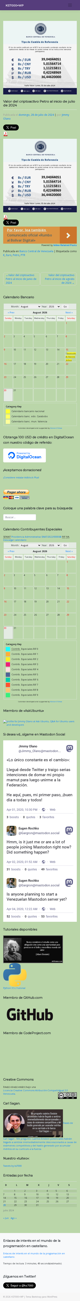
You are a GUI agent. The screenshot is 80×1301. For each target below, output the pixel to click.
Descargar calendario (14, 539)
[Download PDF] (5, 133)
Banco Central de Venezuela (36, 251)
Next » (69, 312)
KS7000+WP (15, 5)
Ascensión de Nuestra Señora (71, 356)
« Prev (11, 312)
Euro (9, 255)
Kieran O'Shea (56, 428)
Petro (16, 255)
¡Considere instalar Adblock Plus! (21, 477)
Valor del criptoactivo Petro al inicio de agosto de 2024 (59, 279)
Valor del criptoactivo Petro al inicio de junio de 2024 (21, 279)
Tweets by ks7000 (12, 1165)
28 (4, 1205)
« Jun (6, 1218)
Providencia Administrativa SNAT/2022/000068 (36, 536)
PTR (23, 255)
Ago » (14, 1218)
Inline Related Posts (65, 245)
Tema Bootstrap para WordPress (41, 1296)
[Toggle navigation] (70, 5)
